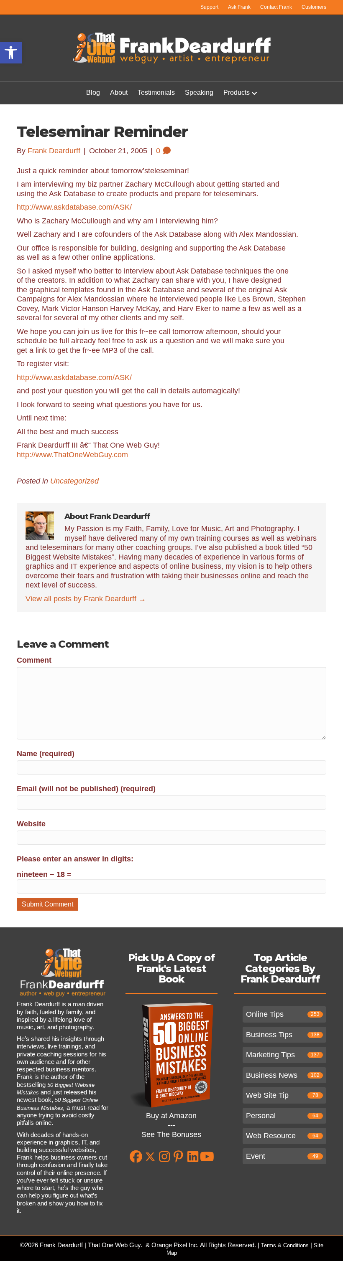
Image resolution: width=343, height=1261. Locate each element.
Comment (34, 660)
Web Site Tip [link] (267, 1095)
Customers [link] (314, 7)
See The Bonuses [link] (171, 1134)
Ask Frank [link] (239, 7)
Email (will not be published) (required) (86, 789)
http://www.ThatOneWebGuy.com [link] (72, 455)
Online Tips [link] (265, 1014)
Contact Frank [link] (276, 7)
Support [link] (209, 7)
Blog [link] (93, 92)
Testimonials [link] (156, 92)
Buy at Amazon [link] (171, 1116)
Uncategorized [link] (74, 481)
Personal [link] (261, 1116)
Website (31, 824)
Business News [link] (271, 1075)
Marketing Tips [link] (270, 1055)
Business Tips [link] (269, 1035)
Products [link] (236, 92)
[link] (11, 52)
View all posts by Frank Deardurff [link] (86, 599)
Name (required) (45, 754)
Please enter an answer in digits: (75, 859)
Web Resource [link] (271, 1136)
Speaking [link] (199, 92)
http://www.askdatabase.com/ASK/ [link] (74, 207)
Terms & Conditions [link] (285, 1245)
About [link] (119, 92)
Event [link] (255, 1156)
